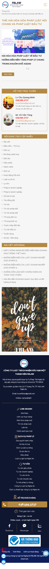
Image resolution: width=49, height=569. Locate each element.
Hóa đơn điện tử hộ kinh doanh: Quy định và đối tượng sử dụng (24, 280)
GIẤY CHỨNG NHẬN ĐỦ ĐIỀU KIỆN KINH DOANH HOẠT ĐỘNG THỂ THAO (25, 252)
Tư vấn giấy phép (25, 468)
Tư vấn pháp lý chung (24, 482)
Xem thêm (8, 74)
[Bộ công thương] (24, 541)
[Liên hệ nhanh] (3, 550)
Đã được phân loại (11, 154)
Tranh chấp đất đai (12, 225)
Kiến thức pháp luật (24, 420)
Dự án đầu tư (25, 451)
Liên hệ (24, 427)
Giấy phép (8, 162)
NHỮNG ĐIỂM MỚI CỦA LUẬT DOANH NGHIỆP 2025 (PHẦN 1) (24, 266)
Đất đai (7, 158)
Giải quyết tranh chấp (24, 441)
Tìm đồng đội (9, 200)
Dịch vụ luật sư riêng (24, 448)
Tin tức (7, 204)
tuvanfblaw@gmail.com (25, 103)
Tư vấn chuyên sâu (24, 479)
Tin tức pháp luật (11, 208)
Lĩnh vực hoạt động (24, 417)
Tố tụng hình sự (10, 221)
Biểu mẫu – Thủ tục (12, 146)
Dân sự (7, 150)
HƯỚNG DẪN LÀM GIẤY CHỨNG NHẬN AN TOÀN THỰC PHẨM (23, 273)
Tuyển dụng (9, 233)
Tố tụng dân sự (10, 217)
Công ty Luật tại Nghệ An (25, 486)
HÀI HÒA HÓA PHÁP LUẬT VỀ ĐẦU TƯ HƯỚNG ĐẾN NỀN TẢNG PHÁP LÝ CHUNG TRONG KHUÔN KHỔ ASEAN (23, 59)
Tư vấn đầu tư (10, 229)
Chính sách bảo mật (24, 431)
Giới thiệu (24, 413)
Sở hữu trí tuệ (9, 196)
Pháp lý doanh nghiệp (13, 187)
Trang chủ (6, 552)
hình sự (7, 171)
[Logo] (24, 364)
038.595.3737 (27, 504)
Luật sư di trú (9, 179)
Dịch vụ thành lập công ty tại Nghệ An (25, 490)
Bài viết (7, 142)
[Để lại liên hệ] (46, 553)
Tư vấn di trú (25, 475)
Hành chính (8, 167)
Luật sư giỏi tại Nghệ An (24, 459)
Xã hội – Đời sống (11, 238)
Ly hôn (6, 183)
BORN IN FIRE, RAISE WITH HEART (16, 5)
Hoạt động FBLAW (12, 175)
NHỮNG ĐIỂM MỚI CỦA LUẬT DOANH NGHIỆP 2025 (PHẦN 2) (24, 259)
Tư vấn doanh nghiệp (24, 472)
